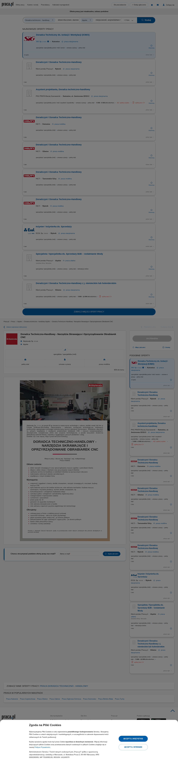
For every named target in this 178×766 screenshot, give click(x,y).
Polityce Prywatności (42, 747)
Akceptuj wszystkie (133, 739)
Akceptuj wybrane (133, 747)
